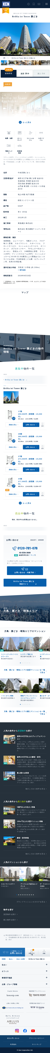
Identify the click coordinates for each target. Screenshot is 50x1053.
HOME (4, 959)
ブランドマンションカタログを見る (31, 902)
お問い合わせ (39, 4)
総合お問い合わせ (13, 1038)
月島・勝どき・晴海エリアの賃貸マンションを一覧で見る (24, 671)
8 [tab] (29, 894)
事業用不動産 (7, 978)
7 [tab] (27, 894)
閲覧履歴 (28, 4)
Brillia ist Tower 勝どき (15, 380)
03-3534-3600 (25, 553)
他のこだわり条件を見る (35, 789)
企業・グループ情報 (9, 984)
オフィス (5, 971)
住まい (11, 959)
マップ (33, 555)
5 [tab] (27, 704)
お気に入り (34, 4)
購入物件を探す (9, 920)
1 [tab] (20, 704)
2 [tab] (22, 704)
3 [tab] (20, 894)
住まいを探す (21, 959)
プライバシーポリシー (36, 1038)
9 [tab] (31, 894)
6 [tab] (29, 704)
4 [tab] (22, 894)
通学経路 (23, 270)
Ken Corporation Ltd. (6, 4)
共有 (44, 953)
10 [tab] (33, 894)
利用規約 (13, 1044)
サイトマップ (36, 1044)
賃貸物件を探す (9, 914)
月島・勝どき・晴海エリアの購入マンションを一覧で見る (24, 712)
